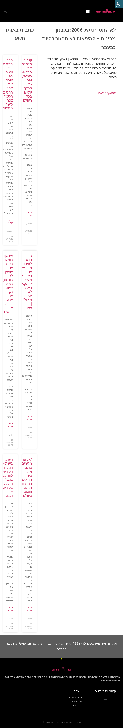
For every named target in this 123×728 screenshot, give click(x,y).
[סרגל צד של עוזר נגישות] (119, 4)
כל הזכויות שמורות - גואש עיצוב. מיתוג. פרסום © (61, 722)
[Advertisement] (79, 123)
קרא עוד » (29, 213)
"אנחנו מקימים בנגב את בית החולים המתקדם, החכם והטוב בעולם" (25, 477)
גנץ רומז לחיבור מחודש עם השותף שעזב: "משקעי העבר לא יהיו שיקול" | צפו (26, 282)
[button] (88, 11)
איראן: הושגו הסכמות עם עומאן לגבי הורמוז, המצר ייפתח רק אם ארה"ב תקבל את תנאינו (7, 284)
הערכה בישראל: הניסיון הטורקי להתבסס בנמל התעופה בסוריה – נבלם (6, 477)
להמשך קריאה (107, 93)
